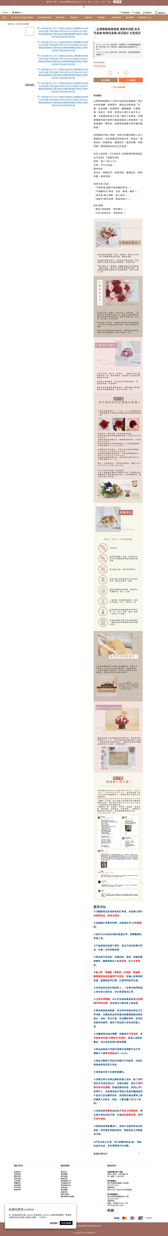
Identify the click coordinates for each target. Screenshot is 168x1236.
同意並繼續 (66, 1222)
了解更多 (42, 1217)
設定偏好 (54, 1222)
